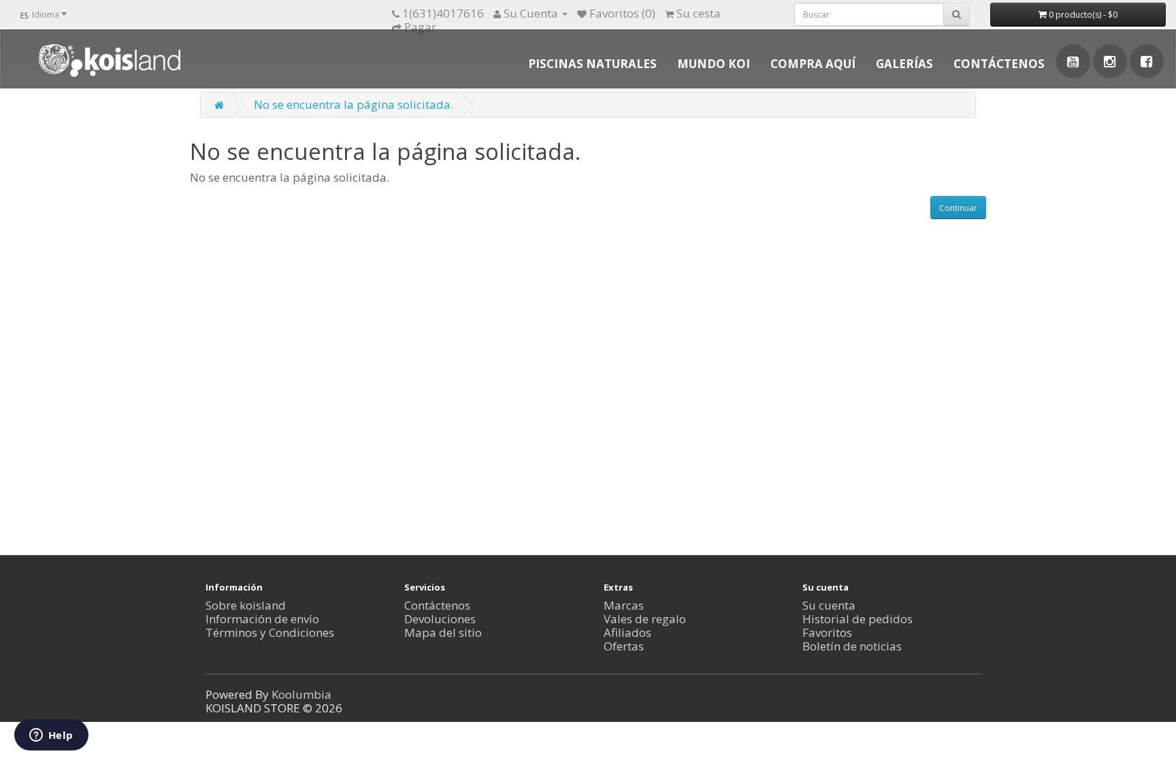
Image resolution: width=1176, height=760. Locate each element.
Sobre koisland (246, 605)
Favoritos (827, 632)
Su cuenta (828, 605)
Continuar (958, 208)
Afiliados (627, 632)
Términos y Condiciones (270, 632)
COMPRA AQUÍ (812, 63)
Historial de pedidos (857, 619)
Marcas (624, 605)
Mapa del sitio (443, 632)
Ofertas (624, 646)
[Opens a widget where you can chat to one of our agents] (51, 736)
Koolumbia (301, 694)
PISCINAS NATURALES (592, 63)
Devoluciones (440, 619)
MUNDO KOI (713, 63)
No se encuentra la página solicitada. (353, 104)
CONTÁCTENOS (999, 63)
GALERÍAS (904, 63)
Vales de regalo (645, 619)
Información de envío (262, 619)
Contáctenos (437, 605)
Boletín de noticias (852, 646)
